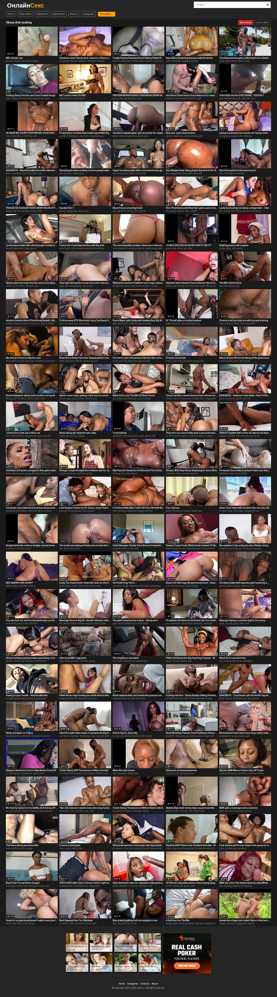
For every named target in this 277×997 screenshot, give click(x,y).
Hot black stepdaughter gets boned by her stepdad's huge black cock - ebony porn (138, 133)
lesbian (9, 323)
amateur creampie (247, 773)
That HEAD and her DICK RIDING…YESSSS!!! (241, 95)
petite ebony (16, 136)
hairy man (44, 886)
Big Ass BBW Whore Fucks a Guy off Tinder (241, 770)
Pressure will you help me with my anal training (243, 320)
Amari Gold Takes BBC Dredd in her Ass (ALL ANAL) (245, 508)
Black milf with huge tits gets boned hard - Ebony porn (192, 583)
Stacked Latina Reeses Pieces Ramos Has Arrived (192, 283)
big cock (247, 398)
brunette (16, 173)
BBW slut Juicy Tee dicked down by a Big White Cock (245, 883)
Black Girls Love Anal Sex (232, 658)
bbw (115, 923)
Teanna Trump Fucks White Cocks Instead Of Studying (192, 545)
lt (84, 98)
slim (221, 173)
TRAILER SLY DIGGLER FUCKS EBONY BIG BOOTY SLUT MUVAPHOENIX (32, 208)
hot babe (20, 286)
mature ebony (180, 398)
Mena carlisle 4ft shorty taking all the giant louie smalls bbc (245, 358)
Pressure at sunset (176, 358)
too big (228, 623)
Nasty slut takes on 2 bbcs (19, 733)
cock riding (177, 361)
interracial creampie (192, 623)
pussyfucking (144, 398)
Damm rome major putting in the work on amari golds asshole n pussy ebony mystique (85, 395)
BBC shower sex (14, 58)
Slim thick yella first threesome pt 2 (237, 170)
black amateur (143, 286)
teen (61, 361)
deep (47, 98)
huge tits (245, 586)
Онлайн (15, 5)
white (9, 286)
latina (169, 286)
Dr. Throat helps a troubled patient (183, 320)
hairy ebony (27, 698)
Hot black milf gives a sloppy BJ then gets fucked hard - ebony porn (32, 470)
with (168, 61)
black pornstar (21, 323)
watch (120, 661)
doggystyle (175, 173)
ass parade (253, 698)
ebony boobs (32, 286)
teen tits (126, 698)
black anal (122, 398)
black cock (234, 173)
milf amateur (19, 398)
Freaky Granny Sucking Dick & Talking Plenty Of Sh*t (138, 58)
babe (247, 61)
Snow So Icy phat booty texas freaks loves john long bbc (32, 920)
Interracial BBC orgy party (72, 658)
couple (62, 473)
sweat (238, 398)
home (169, 398)
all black (231, 436)
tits (7, 136)
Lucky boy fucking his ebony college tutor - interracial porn (245, 208)
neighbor (223, 548)
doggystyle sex (145, 511)
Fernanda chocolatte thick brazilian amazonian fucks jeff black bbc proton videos (32, 508)
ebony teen (91, 923)
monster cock (81, 811)
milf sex (81, 473)
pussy (62, 211)
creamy (32, 586)
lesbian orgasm (230, 136)
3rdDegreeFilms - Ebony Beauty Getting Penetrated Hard (192, 695)
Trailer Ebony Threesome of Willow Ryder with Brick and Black (138, 808)
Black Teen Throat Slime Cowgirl (23, 883)
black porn (143, 136)
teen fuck (244, 623)
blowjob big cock (232, 98)
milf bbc (28, 136)
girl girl (69, 436)
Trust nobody (120, 433)
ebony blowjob (188, 323)
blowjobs (247, 661)
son (168, 623)
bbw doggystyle (208, 398)
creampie (207, 623)
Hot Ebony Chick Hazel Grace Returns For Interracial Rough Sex (192, 95)
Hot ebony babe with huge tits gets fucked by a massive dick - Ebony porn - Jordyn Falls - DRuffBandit (245, 583)
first (226, 173)
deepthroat (31, 436)
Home (11, 14)
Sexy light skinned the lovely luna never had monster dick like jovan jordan (85, 283)
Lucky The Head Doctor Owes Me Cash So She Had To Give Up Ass (85, 583)
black (115, 61)
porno (34, 248)
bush (24, 173)
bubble (193, 211)
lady (238, 286)
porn (69, 173)
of (14, 286)
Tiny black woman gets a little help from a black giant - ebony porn (245, 58)
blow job (231, 923)
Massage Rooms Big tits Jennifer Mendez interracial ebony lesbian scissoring (85, 620)
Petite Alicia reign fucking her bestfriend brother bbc (85, 695)
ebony (17, 61)
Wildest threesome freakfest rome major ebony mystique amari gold (138, 283)
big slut (248, 886)
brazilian (223, 473)
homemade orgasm (142, 61)
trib (241, 136)
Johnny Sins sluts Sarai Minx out (23, 433)
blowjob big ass (229, 773)
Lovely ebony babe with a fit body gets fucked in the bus (32, 245)
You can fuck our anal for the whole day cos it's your (32, 620)
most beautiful (120, 248)
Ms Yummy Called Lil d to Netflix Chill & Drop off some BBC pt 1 (32, 808)
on (167, 436)
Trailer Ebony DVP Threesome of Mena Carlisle (83, 770)
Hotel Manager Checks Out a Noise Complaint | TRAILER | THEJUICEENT (138, 545)
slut (234, 248)
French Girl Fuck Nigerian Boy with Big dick (81, 245)
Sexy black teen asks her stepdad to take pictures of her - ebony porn (138, 883)
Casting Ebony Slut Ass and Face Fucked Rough (30, 95)
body (143, 173)
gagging (186, 61)
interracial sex (193, 548)
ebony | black (237, 61)
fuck (8, 623)
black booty (75, 286)
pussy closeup (70, 61)
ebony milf (150, 436)
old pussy (247, 548)
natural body (242, 436)
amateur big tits (137, 248)
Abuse (154, 983)
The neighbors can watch (126, 658)
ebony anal (94, 586)
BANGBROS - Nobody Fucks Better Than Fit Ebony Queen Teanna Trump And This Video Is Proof (245, 395)
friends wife (186, 811)
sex (114, 211)
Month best (59, 14)
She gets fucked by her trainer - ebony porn (135, 620)
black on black (206, 436)
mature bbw (159, 61)
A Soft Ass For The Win (177, 920)
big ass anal (144, 361)
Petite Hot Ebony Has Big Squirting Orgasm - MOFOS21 (192, 658)
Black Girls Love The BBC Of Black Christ (134, 395)
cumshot (63, 136)
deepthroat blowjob (139, 586)
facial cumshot (18, 98)
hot (114, 173)
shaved (248, 811)
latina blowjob (18, 361)
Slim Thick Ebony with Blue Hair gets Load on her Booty (192, 208)
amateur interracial (195, 286)
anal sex (229, 323)
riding (62, 98)
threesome (118, 286)
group (89, 473)
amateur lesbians (96, 61)
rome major (65, 398)
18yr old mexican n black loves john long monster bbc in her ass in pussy (85, 808)
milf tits (79, 361)
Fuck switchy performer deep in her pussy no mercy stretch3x (245, 845)
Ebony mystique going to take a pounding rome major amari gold (32, 658)
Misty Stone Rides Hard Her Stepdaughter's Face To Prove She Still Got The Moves (85, 358)
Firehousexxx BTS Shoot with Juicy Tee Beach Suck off (85, 320)
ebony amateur (132, 736)
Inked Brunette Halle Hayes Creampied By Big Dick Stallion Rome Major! (85, 733)
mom (134, 923)
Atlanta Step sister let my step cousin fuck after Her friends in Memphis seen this (192, 808)
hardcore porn (72, 661)
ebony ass (132, 211)
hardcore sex (178, 548)
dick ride (246, 98)
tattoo (15, 586)
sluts (8, 436)
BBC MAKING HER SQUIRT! (19, 583)
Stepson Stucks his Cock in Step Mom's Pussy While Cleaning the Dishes (32, 770)
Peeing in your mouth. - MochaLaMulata (26, 695)
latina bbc (123, 323)
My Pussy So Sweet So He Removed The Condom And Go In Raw (138, 470)
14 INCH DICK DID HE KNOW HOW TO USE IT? (188, 245)
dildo (228, 248)
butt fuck (33, 623)
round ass (171, 211)
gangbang (155, 586)
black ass (178, 136)
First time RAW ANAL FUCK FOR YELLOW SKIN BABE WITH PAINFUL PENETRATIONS (138, 508)
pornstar (30, 361)
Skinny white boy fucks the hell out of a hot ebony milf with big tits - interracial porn (32, 283)
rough (198, 98)
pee (61, 173)
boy (221, 211)
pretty (181, 923)
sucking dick (125, 61)
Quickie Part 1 (66, 208)
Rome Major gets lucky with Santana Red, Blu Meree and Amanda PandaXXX (138, 320)
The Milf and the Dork (230, 283)
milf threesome (130, 436)
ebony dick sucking (94, 248)
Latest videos (262, 22)
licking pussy (196, 736)
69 (60, 61)
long (14, 923)
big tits (194, 61)
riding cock (22, 886)
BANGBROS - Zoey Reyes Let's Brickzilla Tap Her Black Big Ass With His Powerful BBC (245, 695)
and (221, 98)
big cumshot (44, 436)
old (60, 811)
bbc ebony (39, 511)
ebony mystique (190, 436)
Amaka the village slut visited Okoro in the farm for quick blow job (245, 920)
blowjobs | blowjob (88, 698)
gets (228, 61)
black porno (18, 473)
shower (9, 61)
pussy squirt (40, 698)
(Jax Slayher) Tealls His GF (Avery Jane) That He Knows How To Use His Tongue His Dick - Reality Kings (85, 508)
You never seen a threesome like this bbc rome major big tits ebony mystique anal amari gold (138, 358)
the (225, 286)
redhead (133, 323)
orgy (61, 661)
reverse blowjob (197, 698)
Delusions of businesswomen (181, 770)
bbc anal (119, 361)
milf (168, 586)
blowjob (80, 248)
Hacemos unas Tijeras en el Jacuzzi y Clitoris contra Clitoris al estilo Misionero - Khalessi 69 (85, 58)
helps (168, 323)
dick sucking (32, 61)
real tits (20, 548)
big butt (181, 211)
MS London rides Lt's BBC (72, 95)
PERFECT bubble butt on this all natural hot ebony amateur (245, 433)
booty (154, 286)
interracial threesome (183, 848)
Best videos (25, 14)
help (221, 323)
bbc (23, 61)
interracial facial (35, 98)
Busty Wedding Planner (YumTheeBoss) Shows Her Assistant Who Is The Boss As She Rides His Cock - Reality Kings (192, 733)
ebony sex (229, 211)
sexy (61, 286)
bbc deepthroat (139, 661)
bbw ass (198, 173)
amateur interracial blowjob (49, 361)
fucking (191, 98)
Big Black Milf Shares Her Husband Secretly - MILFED (192, 845)
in (220, 511)
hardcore (170, 98)
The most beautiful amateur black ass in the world (138, 245)
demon (169, 136)
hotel (131, 548)
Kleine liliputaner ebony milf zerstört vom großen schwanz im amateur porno (32, 395)
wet (35, 136)
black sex (71, 473)
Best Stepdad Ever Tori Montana (76, 920)
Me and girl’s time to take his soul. (23, 358)
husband (223, 736)
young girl (33, 886)
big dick (194, 473)
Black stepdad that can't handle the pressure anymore (138, 695)
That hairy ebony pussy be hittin (22, 845)
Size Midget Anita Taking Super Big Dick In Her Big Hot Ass (192, 170)
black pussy (14, 698)
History (73, 14)
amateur (242, 848)
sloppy (81, 436)
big (121, 98)
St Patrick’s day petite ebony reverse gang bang (190, 883)
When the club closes (124, 770)
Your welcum (173, 508)
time (115, 511)
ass (139, 98)
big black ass (130, 98)
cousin (175, 811)
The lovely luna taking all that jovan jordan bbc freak (85, 545)
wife (141, 436)
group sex (185, 773)
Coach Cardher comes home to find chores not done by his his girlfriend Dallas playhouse (192, 395)
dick (190, 248)
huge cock (209, 736)
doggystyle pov (96, 136)
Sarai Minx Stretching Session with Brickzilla (189, 58)
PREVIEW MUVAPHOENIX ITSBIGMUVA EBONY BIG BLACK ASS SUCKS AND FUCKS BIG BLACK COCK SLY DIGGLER (138, 95)
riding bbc (176, 61)
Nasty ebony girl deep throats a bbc (77, 433)
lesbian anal (71, 586)
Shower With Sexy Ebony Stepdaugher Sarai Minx (191, 470)
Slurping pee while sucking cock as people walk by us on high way (85, 170)
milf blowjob (178, 286)
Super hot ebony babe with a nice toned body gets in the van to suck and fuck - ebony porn (138, 170)
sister (169, 811)
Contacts (144, 983)
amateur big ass (30, 811)
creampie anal (80, 886)
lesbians (82, 61)
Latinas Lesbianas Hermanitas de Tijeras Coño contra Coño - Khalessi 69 (245, 133)
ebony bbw (187, 173)
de (220, 136)
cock (253, 98)
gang (186, 886)
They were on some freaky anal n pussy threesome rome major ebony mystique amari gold (192, 433)
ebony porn (197, 136)
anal (8, 98)
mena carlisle (226, 361)
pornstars (78, 98)
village (222, 923)
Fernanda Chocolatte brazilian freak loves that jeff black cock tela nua (245, 470)
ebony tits (140, 698)
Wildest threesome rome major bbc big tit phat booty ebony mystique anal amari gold (138, 845)
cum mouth (89, 773)
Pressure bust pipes (69, 845)
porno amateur (253, 211)
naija (221, 623)
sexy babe (238, 511)
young (68, 848)
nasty (62, 436)
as (65, 173)
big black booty (28, 211)
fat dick (23, 586)
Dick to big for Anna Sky (125, 733)
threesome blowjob (211, 548)
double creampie (104, 773)
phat (8, 923)
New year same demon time (180, 133)
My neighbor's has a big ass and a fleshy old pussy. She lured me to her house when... (245, 545)
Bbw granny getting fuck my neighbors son (135, 920)
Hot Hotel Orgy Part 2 (124, 583)
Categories (88, 14)
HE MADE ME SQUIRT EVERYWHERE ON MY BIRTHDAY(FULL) (32, 133)
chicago (29, 848)
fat (66, 323)
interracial (181, 98)
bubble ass (26, 773)
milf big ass (14, 773)
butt (128, 923)
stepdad (117, 698)
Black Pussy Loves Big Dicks (127, 208)
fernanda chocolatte (16, 511)
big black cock (35, 173)
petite (187, 136)
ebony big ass (90, 361)
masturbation (103, 736)
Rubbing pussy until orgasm (234, 245)
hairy (8, 848)
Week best (42, 14)
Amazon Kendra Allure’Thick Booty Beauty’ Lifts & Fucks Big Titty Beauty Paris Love (32, 320)
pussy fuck (22, 623)
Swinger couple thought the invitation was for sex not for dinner (85, 470)
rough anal (83, 586)
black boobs (152, 248)
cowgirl (186, 473)
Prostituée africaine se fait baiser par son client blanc (192, 620)
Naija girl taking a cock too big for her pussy (242, 620)
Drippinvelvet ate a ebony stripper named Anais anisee (32, 545)
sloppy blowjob (32, 473)
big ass (16, 211)
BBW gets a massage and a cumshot (238, 808)
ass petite (250, 323)
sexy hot (83, 136)
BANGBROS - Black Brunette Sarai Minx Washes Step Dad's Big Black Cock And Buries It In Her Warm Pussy (32, 170)
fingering (239, 811)
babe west (134, 173)
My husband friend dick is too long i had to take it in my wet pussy (245, 733)
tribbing (247, 136)
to (114, 736)
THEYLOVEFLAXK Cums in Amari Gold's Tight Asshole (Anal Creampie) (85, 883)
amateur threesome (36, 661)
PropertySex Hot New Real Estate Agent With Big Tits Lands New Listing (85, 133)
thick (244, 473)
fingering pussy (87, 736)
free (135, 136)
